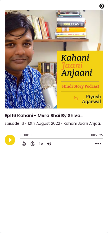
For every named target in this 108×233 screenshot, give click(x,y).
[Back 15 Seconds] (24, 143)
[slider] (21, 139)
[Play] (10, 140)
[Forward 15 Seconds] (32, 143)
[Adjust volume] (49, 143)
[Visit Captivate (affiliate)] (101, 7)
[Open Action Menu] (98, 144)
